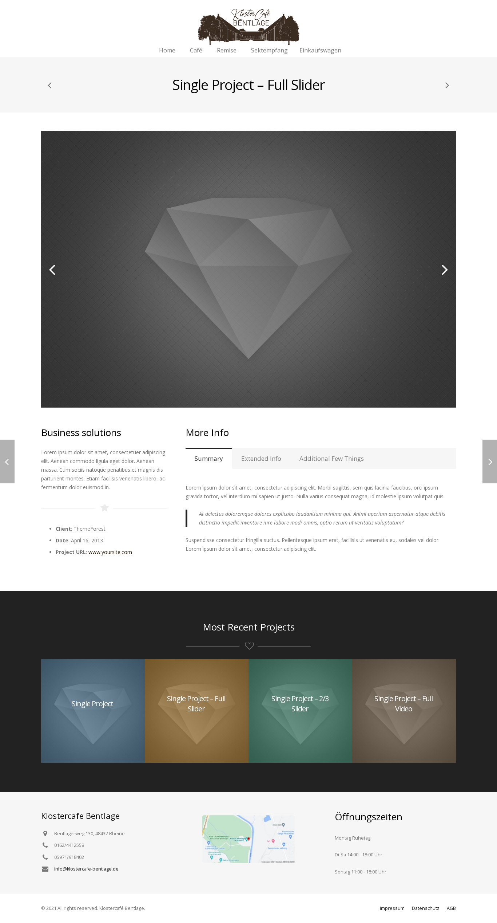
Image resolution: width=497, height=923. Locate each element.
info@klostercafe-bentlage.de (86, 869)
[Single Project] (50, 85)
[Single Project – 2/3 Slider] (447, 85)
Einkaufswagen (320, 50)
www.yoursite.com (110, 552)
